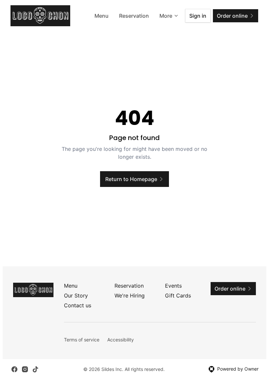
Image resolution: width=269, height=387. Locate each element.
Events (173, 285)
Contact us (77, 305)
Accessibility (120, 339)
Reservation (134, 15)
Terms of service (81, 339)
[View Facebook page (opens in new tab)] (14, 369)
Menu (101, 15)
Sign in (197, 15)
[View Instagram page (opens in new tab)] (25, 369)
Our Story (76, 295)
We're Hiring (129, 295)
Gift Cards (178, 295)
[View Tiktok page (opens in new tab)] (35, 369)
